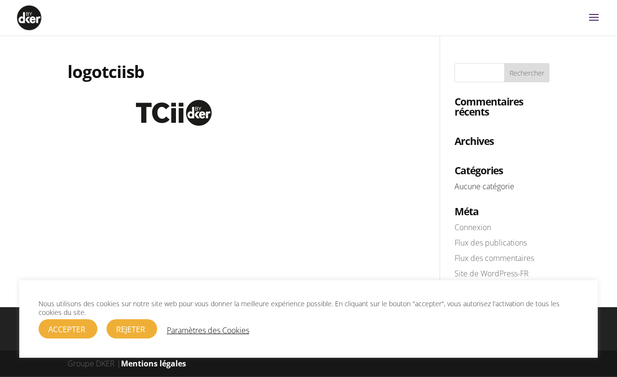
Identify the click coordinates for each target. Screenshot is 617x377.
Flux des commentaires (494, 258)
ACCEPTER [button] (66, 329)
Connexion (473, 227)
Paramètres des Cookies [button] (208, 330)
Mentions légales (153, 363)
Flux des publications (491, 242)
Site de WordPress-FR (492, 273)
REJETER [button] (130, 329)
